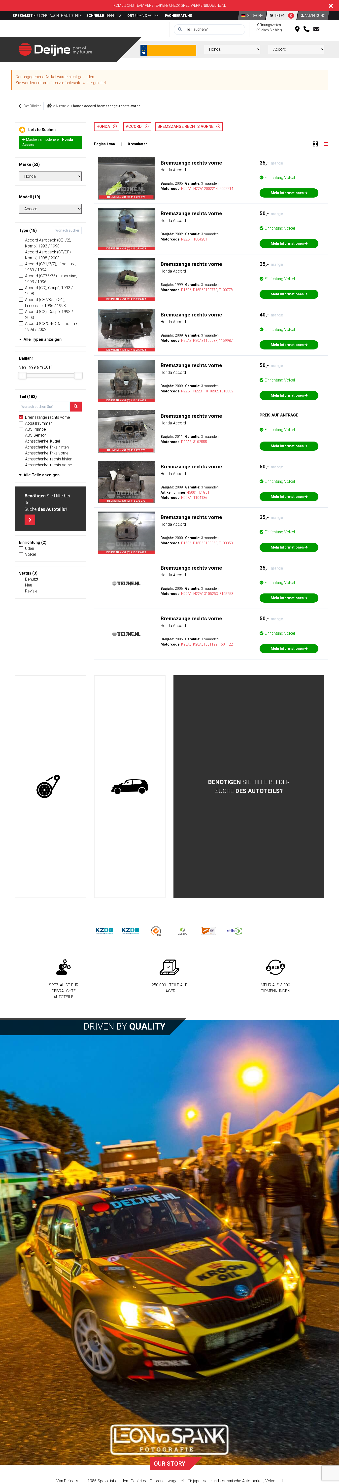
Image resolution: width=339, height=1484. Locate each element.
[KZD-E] (104, 931)
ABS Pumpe (35, 429)
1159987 (226, 341)
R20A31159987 (205, 341)
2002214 (226, 189)
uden (29, 548)
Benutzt (31, 579)
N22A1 (186, 189)
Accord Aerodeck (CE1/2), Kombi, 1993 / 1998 (48, 243)
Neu (28, 585)
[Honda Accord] (126, 178)
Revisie (31, 591)
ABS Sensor (35, 435)
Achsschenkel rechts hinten (48, 459)
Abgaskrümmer (38, 423)
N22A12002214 (205, 189)
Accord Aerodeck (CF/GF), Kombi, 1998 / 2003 (48, 255)
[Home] (49, 106)
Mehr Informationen (288, 193)
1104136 (200, 498)
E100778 (226, 290)
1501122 (226, 644)
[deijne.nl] (55, 49)
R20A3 (186, 341)
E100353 (226, 543)
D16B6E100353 (205, 543)
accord (135, 126)
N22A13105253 (205, 594)
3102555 (200, 442)
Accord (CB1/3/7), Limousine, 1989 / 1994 (50, 267)
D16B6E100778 (205, 290)
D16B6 (186, 290)
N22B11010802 (205, 391)
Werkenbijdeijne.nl (208, 5)
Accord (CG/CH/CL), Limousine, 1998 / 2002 (52, 326)
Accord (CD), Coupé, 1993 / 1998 (49, 290)
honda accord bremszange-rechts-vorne (106, 106)
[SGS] (156, 931)
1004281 (200, 239)
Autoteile (62, 106)
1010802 (226, 391)
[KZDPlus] (130, 931)
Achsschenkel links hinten (47, 447)
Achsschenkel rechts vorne (48, 465)
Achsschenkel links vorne (46, 453)
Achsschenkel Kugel (42, 441)
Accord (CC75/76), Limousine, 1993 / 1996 (51, 279)
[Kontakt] (316, 29)
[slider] (22, 375)
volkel (30, 554)
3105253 (226, 594)
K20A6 (186, 644)
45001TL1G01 (198, 492)
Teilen (282, 16)
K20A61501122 (205, 644)
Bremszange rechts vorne (47, 417)
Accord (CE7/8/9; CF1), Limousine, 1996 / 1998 (45, 302)
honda (105, 126)
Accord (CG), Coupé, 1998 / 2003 (49, 314)
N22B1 (186, 239)
